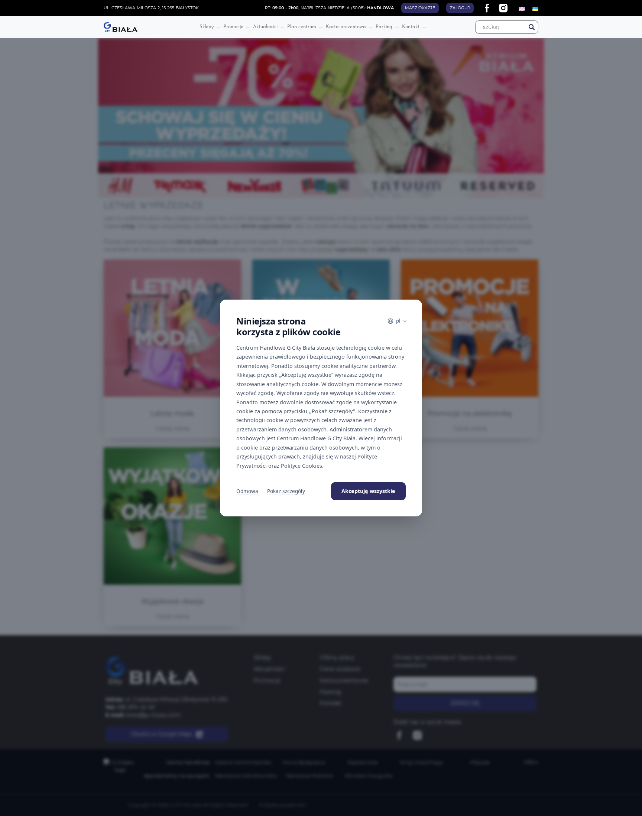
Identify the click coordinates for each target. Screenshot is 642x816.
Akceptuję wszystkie (368, 491)
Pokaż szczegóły (286, 491)
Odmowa (247, 491)
